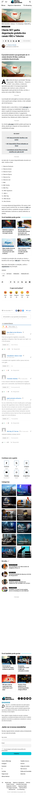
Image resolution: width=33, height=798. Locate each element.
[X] (16, 465)
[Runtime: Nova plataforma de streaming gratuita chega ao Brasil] (24, 679)
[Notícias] (24, 552)
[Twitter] (27, 698)
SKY (7, 80)
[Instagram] (26, 465)
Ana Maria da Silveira (14, 332)
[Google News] (26, 474)
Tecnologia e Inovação (8, 246)
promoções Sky (25, 273)
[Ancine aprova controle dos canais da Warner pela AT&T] (9, 660)
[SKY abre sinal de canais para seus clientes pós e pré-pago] (9, 679)
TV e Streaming (6, 26)
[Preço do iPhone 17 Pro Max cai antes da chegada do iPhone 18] (5, 567)
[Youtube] (6, 474)
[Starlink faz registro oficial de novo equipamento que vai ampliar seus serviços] (5, 582)
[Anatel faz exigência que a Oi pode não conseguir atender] (9, 224)
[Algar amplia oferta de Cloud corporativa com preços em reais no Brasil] (9, 242)
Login (29, 310)
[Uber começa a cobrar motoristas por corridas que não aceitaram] (24, 242)
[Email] (19, 41)
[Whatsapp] (19, 698)
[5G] (9, 490)
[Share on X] (8, 41)
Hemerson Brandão (12, 45)
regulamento (5, 266)
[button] (3, 2)
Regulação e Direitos (7, 227)
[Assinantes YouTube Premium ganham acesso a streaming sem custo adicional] (5, 589)
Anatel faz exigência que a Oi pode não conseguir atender (8, 231)
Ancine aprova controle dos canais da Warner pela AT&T (8, 667)
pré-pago (25, 107)
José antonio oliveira (14, 398)
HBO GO (17, 260)
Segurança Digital (8, 529)
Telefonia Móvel (23, 541)
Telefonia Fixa (7, 541)
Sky (3, 275)
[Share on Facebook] (5, 41)
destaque (9, 273)
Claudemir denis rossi (14, 356)
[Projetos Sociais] (9, 515)
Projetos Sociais (8, 517)
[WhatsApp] (16, 474)
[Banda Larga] (24, 490)
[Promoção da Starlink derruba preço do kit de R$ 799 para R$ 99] (5, 574)
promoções (16, 273)
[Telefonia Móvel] (24, 539)
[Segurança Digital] (9, 527)
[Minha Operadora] (16, 1)
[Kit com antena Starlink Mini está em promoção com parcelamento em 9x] (24, 224)
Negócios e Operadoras (24, 246)
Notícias (20, 554)
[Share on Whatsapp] (11, 41)
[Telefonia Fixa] (9, 539)
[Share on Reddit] (16, 41)
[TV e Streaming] (9, 552)
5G (4, 492)
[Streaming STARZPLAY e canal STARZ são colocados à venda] (24, 660)
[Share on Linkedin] (13, 41)
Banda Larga (21, 227)
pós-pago (11, 124)
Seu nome (4, 737)
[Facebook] (6, 465)
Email (3, 743)
